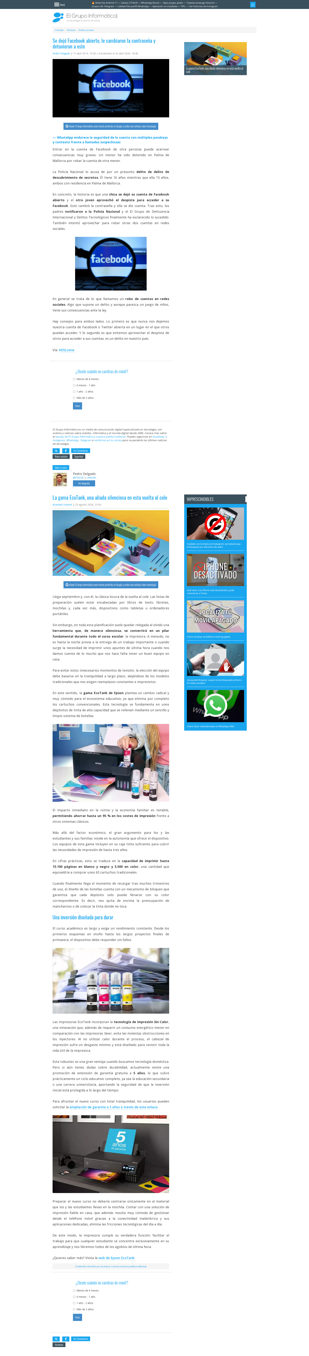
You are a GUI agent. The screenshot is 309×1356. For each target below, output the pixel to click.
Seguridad (78, 456)
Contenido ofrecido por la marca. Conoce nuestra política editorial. (111, 1266)
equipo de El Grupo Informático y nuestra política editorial (90, 436)
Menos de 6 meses (88, 379)
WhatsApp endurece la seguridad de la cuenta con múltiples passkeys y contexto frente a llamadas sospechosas (110, 139)
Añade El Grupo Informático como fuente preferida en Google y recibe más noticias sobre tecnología (112, 126)
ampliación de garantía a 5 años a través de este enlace (114, 1107)
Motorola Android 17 (106, 2)
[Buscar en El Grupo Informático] (253, 5)
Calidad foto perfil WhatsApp (133, 6)
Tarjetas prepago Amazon (201, 2)
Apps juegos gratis (173, 2)
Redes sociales (61, 456)
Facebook (158, 436)
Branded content (62, 504)
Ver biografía (84, 483)
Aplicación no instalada (164, 6)
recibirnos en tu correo (108, 440)
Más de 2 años (85, 397)
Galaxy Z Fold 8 (129, 2)
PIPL (183, 6)
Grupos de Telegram (103, 6)
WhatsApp (72, 440)
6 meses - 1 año (86, 385)
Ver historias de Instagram (203, 6)
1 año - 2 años (85, 391)
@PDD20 (78, 477)
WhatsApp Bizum (150, 2)
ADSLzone (66, 350)
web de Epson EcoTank (116, 1258)
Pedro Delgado (61, 53)
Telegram (85, 440)
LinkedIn (91, 477)
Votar (77, 406)
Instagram (59, 440)
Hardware (59, 1345)
